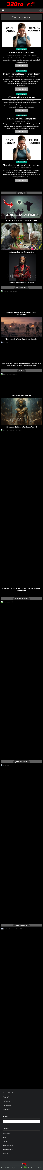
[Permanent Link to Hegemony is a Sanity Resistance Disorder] (21, 327)
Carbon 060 (17, 121)
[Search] (40, 10)
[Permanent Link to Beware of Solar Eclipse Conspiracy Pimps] (21, 207)
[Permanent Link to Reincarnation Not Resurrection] (21, 236)
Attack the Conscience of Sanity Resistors (21, 165)
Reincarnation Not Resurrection (21, 252)
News (4, 1137)
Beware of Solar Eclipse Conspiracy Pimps (21, 220)
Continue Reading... (21, 66)
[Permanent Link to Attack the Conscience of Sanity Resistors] (21, 147)
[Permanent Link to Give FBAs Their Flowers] (21, 383)
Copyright (6, 1097)
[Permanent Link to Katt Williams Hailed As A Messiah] (21, 267)
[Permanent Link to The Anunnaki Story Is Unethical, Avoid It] (21, 411)
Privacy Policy (7, 1105)
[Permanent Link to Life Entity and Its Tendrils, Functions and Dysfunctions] (21, 300)
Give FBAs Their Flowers (21, 395)
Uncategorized (8, 1145)
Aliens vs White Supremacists (21, 97)
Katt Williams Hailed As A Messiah (21, 283)
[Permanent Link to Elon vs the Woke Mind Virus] (21, 34)
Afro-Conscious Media (34, 1168)
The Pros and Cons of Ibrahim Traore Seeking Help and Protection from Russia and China (21, 365)
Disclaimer (6, 1101)
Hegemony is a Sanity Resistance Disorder (21, 339)
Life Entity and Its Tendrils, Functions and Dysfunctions (21, 313)
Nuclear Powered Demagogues (21, 118)
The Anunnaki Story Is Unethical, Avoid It (21, 427)
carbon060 (9, 55)
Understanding (21, 49)
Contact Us (6, 1109)
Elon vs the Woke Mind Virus (21, 52)
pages (5, 1141)
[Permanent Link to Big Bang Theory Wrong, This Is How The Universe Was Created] (21, 508)
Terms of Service (8, 1093)
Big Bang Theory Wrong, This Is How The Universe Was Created (21, 589)
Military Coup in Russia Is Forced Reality (21, 73)
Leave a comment (32, 55)
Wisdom (5, 1153)
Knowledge (6, 1133)
